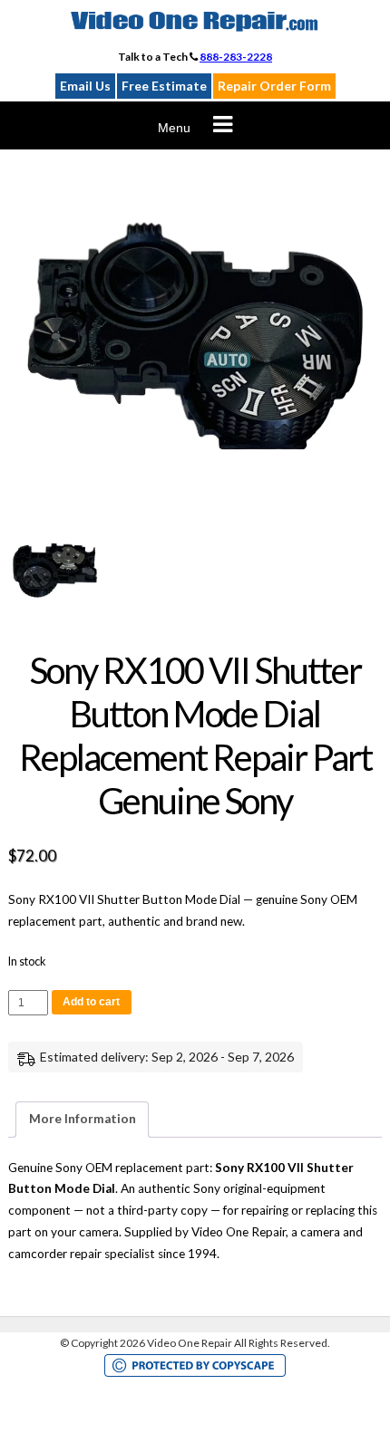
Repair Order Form (274, 85)
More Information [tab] (82, 1118)
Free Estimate (164, 85)
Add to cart (91, 1001)
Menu (174, 127)
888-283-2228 (236, 56)
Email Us (85, 85)
